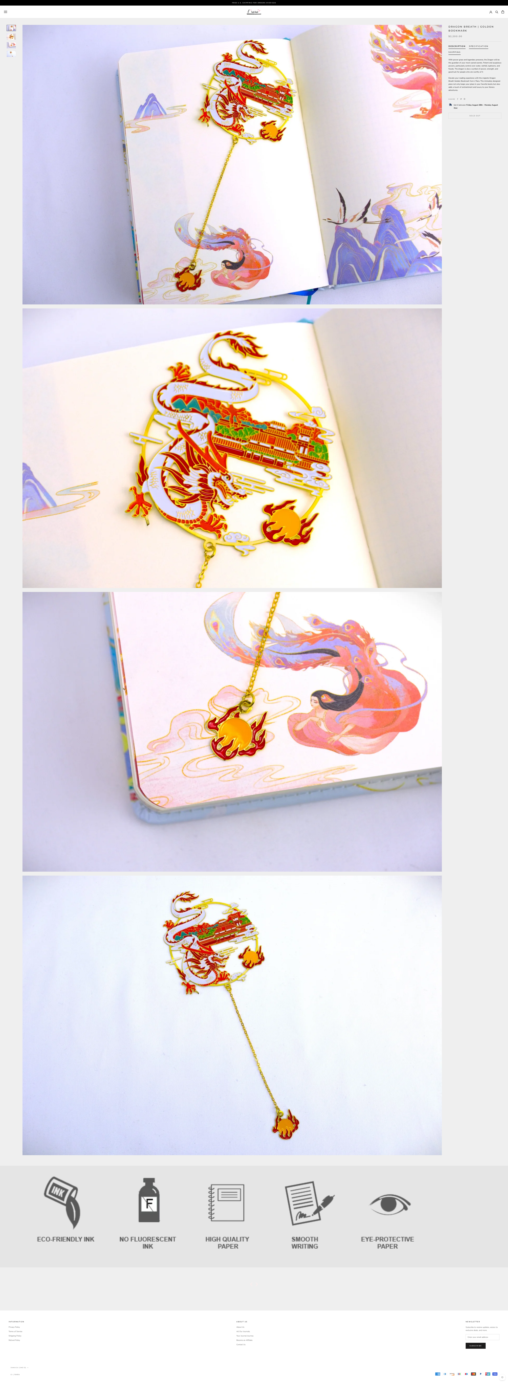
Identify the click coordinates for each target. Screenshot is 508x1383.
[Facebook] (457, 99)
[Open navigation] (5, 12)
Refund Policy (14, 1340)
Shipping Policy (15, 1336)
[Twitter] (461, 99)
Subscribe (476, 1346)
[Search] (496, 11)
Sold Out (475, 116)
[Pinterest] (464, 99)
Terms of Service (15, 1331)
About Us (240, 1327)
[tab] (457, 47)
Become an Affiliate (244, 1340)
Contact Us (241, 1344)
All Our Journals (243, 1331)
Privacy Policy (14, 1327)
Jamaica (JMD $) (18, 1367)
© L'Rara (15, 1374)
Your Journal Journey (244, 1336)
